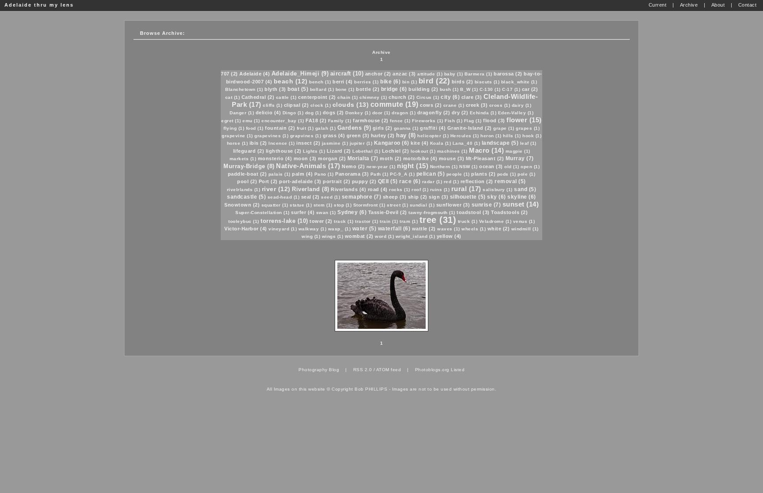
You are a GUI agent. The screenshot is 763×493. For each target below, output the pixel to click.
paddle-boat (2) (247, 174)
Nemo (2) (353, 166)
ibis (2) (258, 143)
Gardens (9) (354, 127)
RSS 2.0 (362, 369)
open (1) (530, 166)
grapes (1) (528, 128)
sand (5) (525, 189)
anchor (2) (378, 73)
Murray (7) (520, 158)
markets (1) (243, 158)
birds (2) (462, 81)
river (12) (276, 188)
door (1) (381, 112)
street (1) (397, 205)
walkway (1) (312, 228)
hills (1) (512, 135)
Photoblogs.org (432, 369)
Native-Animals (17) (308, 165)
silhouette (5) (468, 197)
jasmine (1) (335, 143)
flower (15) (524, 120)
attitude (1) (429, 74)
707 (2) (229, 73)
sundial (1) (422, 205)
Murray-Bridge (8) (249, 166)
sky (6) (496, 197)
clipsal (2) (296, 105)
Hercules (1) (464, 135)
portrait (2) (336, 181)
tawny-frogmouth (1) (431, 212)
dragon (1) (403, 112)
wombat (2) (359, 236)
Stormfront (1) (369, 205)
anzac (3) (404, 73)
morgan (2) (332, 158)
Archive (381, 52)
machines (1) (452, 151)
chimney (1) (373, 97)
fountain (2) (280, 128)
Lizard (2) (339, 151)
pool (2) (247, 181)
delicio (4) (268, 112)
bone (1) (345, 89)
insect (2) (308, 143)
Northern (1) (444, 166)
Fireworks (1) (427, 120)
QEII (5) (388, 181)
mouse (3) (452, 158)
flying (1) (233, 128)
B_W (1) (469, 89)
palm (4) (302, 174)
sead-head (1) (284, 197)
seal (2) (310, 196)
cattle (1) (286, 97)
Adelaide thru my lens (39, 5)
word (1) (384, 236)
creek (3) (477, 105)
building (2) (423, 89)
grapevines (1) (271, 135)
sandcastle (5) (246, 197)
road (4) (378, 189)
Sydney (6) (351, 212)
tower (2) (321, 221)
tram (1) (409, 221)
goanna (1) (406, 128)
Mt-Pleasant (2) (485, 158)
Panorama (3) (352, 174)
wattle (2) (424, 228)
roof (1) (420, 189)
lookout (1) (423, 151)
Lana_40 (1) (466, 143)
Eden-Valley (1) (516, 112)
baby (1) (453, 74)
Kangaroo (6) (391, 143)
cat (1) (232, 97)
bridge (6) (394, 89)
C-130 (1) (490, 89)
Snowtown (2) (242, 204)
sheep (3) (395, 196)
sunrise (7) (486, 205)
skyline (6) (521, 197)
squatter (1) (274, 205)
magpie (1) (518, 151)
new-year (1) (381, 166)
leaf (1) (528, 143)
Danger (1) (242, 112)
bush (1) (449, 89)
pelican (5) (430, 174)
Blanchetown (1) (244, 89)
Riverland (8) (310, 189)
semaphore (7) (362, 197)
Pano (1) (324, 174)
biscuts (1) (487, 81)
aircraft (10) (347, 73)
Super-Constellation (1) (262, 212)
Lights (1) (314, 151)
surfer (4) (302, 212)
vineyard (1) (282, 228)
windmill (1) (525, 228)
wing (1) (311, 236)
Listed (458, 369)
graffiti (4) (433, 128)
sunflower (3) (453, 204)
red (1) (451, 181)
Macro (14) (486, 150)
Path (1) (379, 174)
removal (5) (510, 181)
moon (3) (305, 158)
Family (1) (339, 120)
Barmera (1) (478, 74)
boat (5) (297, 89)
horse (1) (237, 143)
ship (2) (417, 196)
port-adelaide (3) (300, 181)
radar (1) (432, 181)
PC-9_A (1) (402, 174)
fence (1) (400, 120)
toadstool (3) (473, 212)
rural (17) (466, 188)
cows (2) (431, 105)
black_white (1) (519, 81)
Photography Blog (318, 369)
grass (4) (334, 135)
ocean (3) (491, 166)
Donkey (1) (357, 112)
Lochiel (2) (395, 151)
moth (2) (390, 158)
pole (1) (526, 174)
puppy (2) (364, 181)
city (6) (450, 97)
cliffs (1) (272, 105)
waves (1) (448, 228)
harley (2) (383, 135)
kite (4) (419, 143)
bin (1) (409, 81)
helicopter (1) (433, 135)
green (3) (358, 135)
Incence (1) (281, 143)
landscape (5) (500, 143)
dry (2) (460, 112)
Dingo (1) (293, 112)
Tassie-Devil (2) (387, 212)
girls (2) (383, 128)
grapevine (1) (237, 135)
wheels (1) (473, 228)
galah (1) (325, 128)
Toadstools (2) (509, 212)
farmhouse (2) (371, 120)
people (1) (458, 174)
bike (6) (390, 82)
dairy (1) (522, 105)
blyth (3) (275, 89)
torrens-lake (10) (284, 221)
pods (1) (506, 174)
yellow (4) (449, 236)
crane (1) (454, 105)
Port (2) (268, 181)
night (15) (412, 165)
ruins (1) (440, 189)
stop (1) (342, 205)
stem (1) (323, 205)
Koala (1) (440, 143)
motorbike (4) (420, 158)
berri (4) (342, 81)
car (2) (530, 89)
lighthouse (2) (284, 151)
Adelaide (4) (254, 73)
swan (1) (326, 212)
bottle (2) (367, 89)
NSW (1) (468, 166)
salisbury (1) (498, 189)
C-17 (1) (511, 89)
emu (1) (251, 120)
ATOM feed (388, 369)
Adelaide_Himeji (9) (300, 73)
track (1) (344, 221)
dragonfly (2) (433, 112)
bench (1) (320, 81)
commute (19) (394, 104)
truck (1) (468, 221)
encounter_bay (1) (282, 120)
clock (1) (320, 105)
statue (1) (301, 205)
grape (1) (503, 128)
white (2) (498, 228)
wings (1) (333, 236)
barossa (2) (508, 73)
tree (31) (438, 220)
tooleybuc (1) (243, 221)
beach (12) (291, 81)
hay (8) (406, 135)
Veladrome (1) (495, 221)
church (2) (402, 97)
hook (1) (531, 135)
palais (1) (279, 174)
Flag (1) (473, 120)
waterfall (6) (394, 229)
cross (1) (499, 105)
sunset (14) (520, 204)
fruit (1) (305, 128)
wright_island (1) (415, 236)
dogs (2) (333, 112)
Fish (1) (453, 120)
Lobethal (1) (366, 151)
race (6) (409, 181)
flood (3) (494, 120)
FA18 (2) (316, 120)
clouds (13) (350, 104)
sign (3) (438, 196)
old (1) (511, 166)
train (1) (389, 221)
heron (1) (491, 135)
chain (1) (347, 97)
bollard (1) (322, 89)
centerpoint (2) (317, 97)
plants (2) (483, 174)
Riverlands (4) (348, 189)
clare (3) (471, 97)
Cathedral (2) (258, 97)
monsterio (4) (275, 158)
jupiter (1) (361, 143)
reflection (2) (477, 181)
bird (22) (434, 81)
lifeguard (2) (248, 151)
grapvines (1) (305, 135)
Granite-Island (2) (469, 128)
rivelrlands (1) (244, 189)
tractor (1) (366, 221)
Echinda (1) (483, 112)
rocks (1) (399, 189)
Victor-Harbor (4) (245, 228)
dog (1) (313, 112)
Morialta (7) (363, 158)
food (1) (255, 128)
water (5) (364, 229)
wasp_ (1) (339, 228)
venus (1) (524, 221)
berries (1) (366, 81)
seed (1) (330, 197)
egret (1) (231, 120)
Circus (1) (427, 97)
